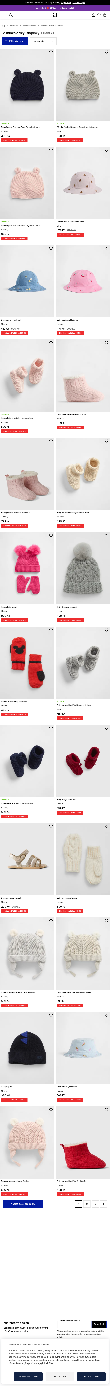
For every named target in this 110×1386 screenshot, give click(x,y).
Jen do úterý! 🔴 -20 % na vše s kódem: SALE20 (55, 8)
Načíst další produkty (23, 1204)
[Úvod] (3, 26)
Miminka (14, 26)
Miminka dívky (29, 26)
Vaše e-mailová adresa (70, 1320)
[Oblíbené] (99, 15)
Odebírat (99, 1324)
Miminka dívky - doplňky (51, 26)
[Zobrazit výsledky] (11, 15)
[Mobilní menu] (5, 15)
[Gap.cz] (55, 15)
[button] (103, 1204)
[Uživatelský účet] (93, 15)
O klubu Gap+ (79, 2)
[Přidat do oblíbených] (51, 52)
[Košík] (105, 15)
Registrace (66, 2)
